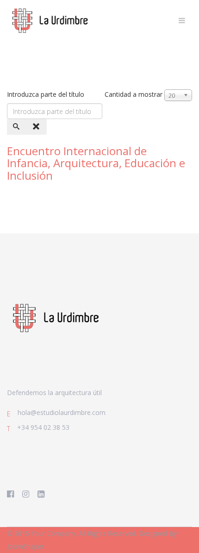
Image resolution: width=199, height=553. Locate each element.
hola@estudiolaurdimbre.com (62, 412)
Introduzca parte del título (46, 94)
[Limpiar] (37, 127)
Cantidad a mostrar (133, 94)
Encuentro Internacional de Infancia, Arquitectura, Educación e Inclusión (96, 163)
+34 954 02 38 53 (43, 427)
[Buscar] (17, 127)
